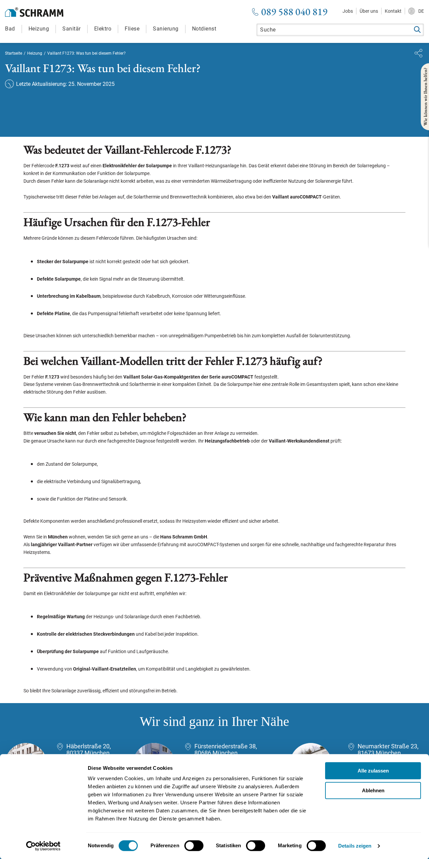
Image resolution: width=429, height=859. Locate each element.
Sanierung (166, 28)
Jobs (348, 11)
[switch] (193, 845)
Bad (10, 28)
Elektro (103, 28)
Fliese (132, 28)
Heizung (38, 28)
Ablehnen (373, 790)
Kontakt (393, 11)
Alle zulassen (373, 771)
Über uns (369, 11)
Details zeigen (354, 846)
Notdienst (204, 28)
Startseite (13, 53)
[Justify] (418, 53)
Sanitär (71, 28)
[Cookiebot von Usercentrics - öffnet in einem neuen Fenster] (43, 846)
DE (421, 11)
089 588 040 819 (294, 12)
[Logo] (34, 12)
